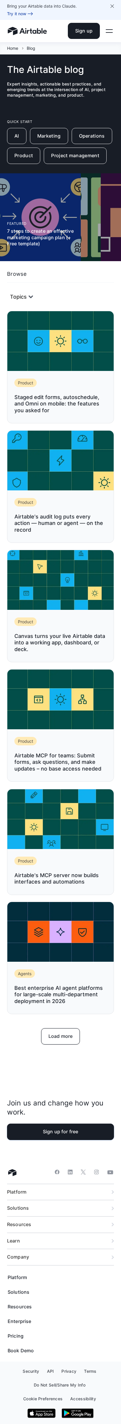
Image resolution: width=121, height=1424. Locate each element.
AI (16, 136)
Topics (18, 297)
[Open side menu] (109, 31)
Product (23, 155)
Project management (75, 155)
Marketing (49, 136)
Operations (92, 136)
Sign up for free (60, 1131)
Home (13, 48)
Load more (60, 1036)
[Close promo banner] (112, 6)
